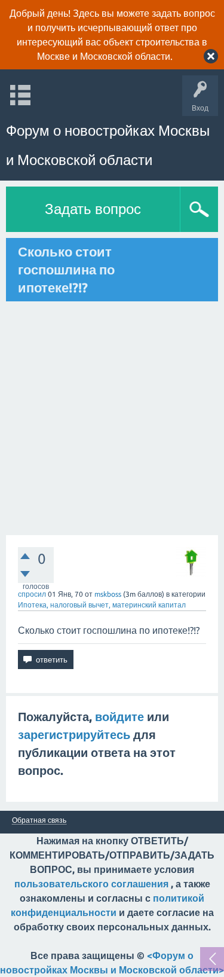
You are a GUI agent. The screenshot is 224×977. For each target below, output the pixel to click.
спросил (32, 594)
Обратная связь (39, 820)
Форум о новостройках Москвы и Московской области (108, 145)
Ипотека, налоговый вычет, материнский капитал (102, 605)
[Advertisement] (112, 418)
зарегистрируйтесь (74, 734)
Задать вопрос (93, 209)
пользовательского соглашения (91, 883)
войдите (119, 716)
